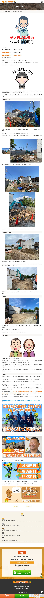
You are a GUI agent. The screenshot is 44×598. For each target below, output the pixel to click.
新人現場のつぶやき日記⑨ (35, 91)
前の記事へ (16, 506)
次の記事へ (28, 506)
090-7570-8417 (24, 588)
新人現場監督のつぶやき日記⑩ (8, 92)
